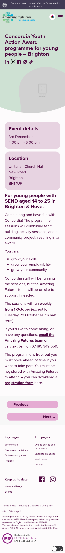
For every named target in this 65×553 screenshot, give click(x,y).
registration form (19, 382)
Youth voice (41, 459)
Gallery (39, 464)
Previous (20, 404)
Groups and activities (16, 450)
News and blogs (13, 486)
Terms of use (9, 505)
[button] (60, 16)
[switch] (52, 17)
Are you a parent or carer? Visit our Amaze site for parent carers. (35, 5)
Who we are (11, 444)
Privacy (23, 505)
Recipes (9, 460)
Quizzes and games (15, 455)
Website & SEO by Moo (46, 528)
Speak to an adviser (45, 453)
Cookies (34, 505)
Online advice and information (45, 446)
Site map (14, 511)
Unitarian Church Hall (26, 166)
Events (8, 491)
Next (47, 416)
